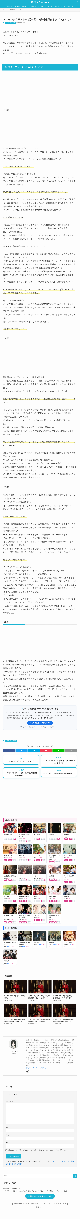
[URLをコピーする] (71, 750)
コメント (9, 1101)
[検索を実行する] (75, 1176)
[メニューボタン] (2, 2)
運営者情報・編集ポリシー (21, 1203)
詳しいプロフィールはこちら (36, 1068)
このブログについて (46, 1203)
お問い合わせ (34, 1203)
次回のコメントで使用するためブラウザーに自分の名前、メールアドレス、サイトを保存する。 (37, 1150)
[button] (9, 750)
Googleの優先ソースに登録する (40, 723)
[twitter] (27, 1071)
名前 (7, 1127)
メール (8, 1135)
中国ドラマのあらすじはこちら (40, 1196)
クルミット (13, 1051)
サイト (8, 1142)
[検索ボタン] (77, 2)
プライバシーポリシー (60, 1203)
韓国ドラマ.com (40, 2)
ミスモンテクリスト (10, 22)
